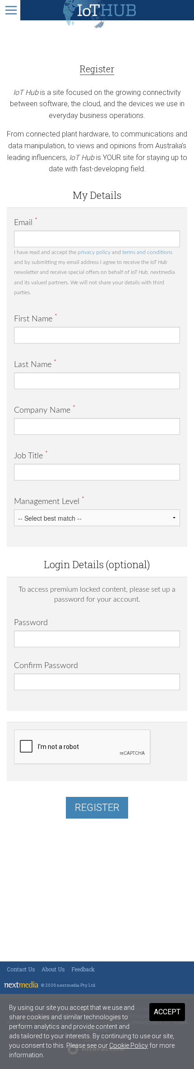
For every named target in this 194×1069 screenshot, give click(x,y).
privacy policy (94, 252)
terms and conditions (147, 252)
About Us (53, 969)
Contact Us (21, 969)
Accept (167, 1012)
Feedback (83, 969)
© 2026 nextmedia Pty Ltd (68, 985)
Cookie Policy (128, 1045)
